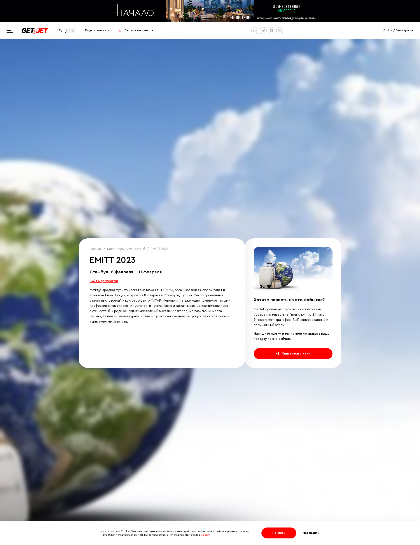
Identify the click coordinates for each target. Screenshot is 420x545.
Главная (96, 249)
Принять (278, 533)
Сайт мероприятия (104, 281)
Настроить (311, 533)
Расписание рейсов (138, 30)
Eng (71, 30)
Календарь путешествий (126, 249)
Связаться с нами (296, 353)
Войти (387, 30)
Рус (61, 30)
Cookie (205, 534)
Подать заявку (95, 30)
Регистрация (404, 30)
